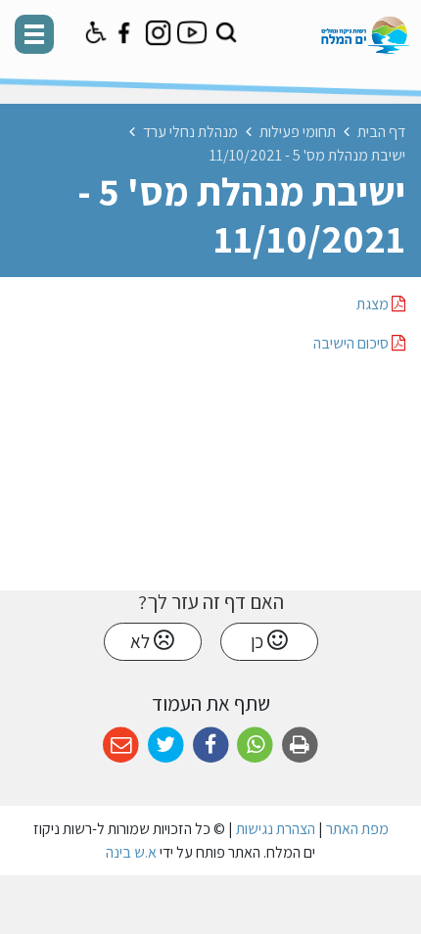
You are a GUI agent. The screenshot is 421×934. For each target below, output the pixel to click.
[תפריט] (34, 34)
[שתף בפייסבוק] (211, 745)
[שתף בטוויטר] (166, 745)
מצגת (374, 304)
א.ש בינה (131, 852)
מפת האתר (357, 828)
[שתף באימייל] (121, 745)
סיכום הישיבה (352, 343)
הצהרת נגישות (275, 828)
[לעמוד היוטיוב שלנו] (192, 33)
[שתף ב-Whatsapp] (255, 745)
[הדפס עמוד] (300, 745)
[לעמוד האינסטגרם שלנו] (158, 33)
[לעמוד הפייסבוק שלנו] (124, 33)
